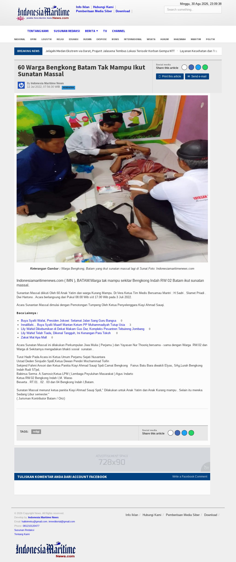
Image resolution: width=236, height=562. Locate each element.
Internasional (133, 39)
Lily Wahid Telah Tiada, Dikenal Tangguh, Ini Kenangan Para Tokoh (66, 333)
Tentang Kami (38, 31)
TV (105, 31)
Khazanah (180, 39)
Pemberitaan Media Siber (94, 11)
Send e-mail (197, 76)
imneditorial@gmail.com (62, 521)
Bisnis (115, 39)
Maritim (196, 39)
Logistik (46, 39)
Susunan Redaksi (67, 31)
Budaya (87, 39)
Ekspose (102, 39)
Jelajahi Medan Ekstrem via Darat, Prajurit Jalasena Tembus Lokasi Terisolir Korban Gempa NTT (110, 51)
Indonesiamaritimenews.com (40, 280)
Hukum (164, 39)
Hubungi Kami (103, 7)
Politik (210, 39)
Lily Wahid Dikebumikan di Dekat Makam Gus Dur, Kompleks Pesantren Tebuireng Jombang (82, 329)
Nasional (19, 39)
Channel (118, 31)
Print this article (170, 76)
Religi (60, 39)
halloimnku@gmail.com (34, 521)
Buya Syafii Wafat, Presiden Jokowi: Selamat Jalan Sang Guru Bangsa (68, 320)
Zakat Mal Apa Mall (34, 337)
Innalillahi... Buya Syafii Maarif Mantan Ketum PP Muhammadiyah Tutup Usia (73, 324)
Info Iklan (82, 7)
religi (36, 431)
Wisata (151, 39)
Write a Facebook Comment (189, 476)
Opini (33, 39)
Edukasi (73, 39)
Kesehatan (68, 88)
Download (123, 11)
